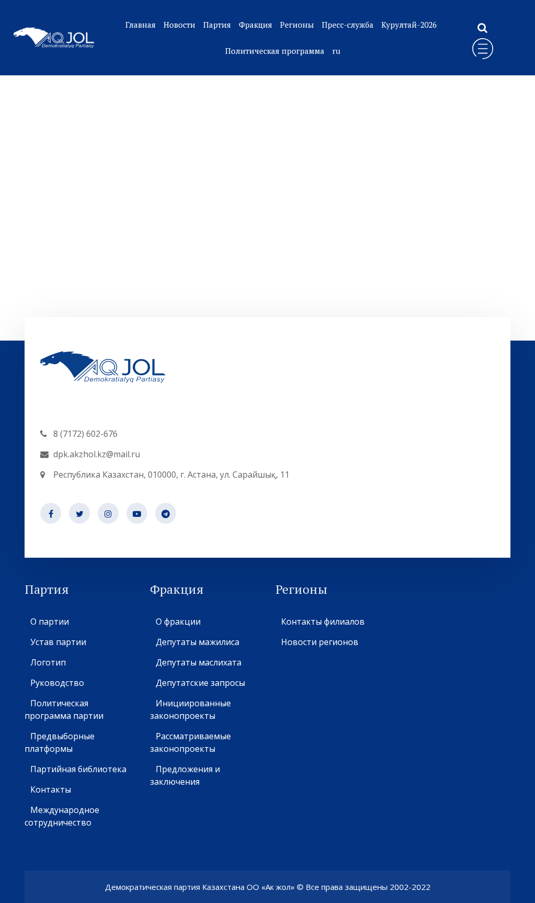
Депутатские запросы (200, 682)
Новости (179, 24)
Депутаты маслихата (198, 662)
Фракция (255, 24)
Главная (140, 24)
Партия (217, 24)
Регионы (297, 24)
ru (336, 51)
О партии (49, 621)
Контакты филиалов (323, 621)
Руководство (57, 682)
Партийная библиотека (78, 769)
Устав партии (58, 642)
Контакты (50, 789)
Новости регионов (319, 642)
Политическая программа (274, 51)
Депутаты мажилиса (197, 642)
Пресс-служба (348, 24)
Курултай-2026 (409, 24)
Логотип (48, 662)
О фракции (178, 621)
